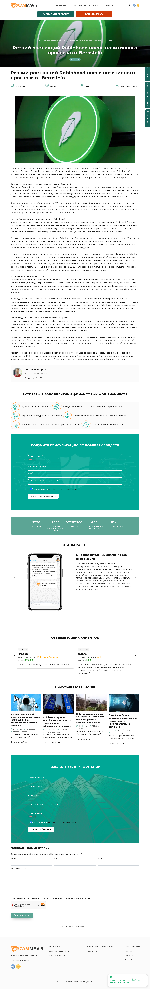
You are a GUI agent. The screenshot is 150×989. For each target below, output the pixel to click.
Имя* (30, 473)
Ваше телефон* (35, 457)
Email (57, 859)
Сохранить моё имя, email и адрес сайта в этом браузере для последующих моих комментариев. (51, 898)
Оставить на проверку (56, 14)
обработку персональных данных (62, 489)
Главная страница (43, 40)
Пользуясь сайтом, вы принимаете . (126, 980)
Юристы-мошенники (58, 955)
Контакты (129, 960)
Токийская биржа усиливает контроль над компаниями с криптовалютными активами (123, 721)
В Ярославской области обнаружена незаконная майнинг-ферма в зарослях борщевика (90, 718)
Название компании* (38, 778)
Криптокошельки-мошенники (100, 946)
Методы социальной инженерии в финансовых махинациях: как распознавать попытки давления (25, 720)
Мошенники (61, 5)
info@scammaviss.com (20, 960)
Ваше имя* (33, 795)
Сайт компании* (36, 787)
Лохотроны (92, 951)
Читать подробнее (19, 742)
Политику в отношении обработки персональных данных (125, 981)
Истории (109, 5)
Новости (97, 5)
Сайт (100, 859)
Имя (13, 859)
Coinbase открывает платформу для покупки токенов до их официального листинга (57, 721)
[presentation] (14, 576)
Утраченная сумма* (37, 466)
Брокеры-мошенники (59, 951)
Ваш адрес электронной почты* (44, 480)
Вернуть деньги (94, 14)
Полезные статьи (81, 5)
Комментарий (18, 869)
